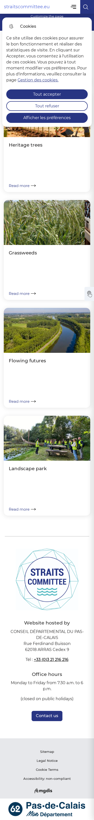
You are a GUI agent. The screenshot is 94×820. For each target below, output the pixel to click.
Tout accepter (47, 94)
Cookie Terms (47, 770)
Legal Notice (47, 761)
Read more (19, 185)
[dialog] (46, 72)
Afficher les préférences (47, 117)
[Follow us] (89, 294)
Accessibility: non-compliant (47, 779)
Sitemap (47, 752)
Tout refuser (47, 106)
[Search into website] (87, 7)
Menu (74, 6)
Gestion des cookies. (38, 80)
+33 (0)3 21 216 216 (51, 659)
